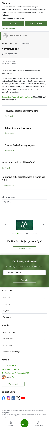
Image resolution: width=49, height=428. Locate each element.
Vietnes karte (8, 345)
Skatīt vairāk (9, 116)
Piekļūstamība (8, 339)
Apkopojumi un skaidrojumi (18, 128)
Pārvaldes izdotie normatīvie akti (21, 111)
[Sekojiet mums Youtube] (23, 398)
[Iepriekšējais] (5, 225)
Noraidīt (13, 23)
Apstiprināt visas (36, 23)
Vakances (6, 298)
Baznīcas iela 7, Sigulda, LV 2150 (17, 373)
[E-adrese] (6, 377)
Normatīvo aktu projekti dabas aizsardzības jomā (23, 178)
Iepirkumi (6, 304)
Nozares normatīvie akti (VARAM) (18, 162)
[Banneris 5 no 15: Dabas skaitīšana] (24, 225)
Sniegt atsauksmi (24, 249)
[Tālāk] (43, 225)
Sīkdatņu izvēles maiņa (11, 352)
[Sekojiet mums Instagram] (8, 398)
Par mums (7, 317)
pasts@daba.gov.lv (12, 369)
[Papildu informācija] (13, 377)
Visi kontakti (13, 384)
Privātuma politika (9, 332)
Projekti (6, 311)
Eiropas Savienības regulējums (20, 145)
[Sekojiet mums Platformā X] (18, 398)
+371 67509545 (11, 366)
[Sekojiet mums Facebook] (3, 398)
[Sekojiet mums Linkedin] (13, 398)
